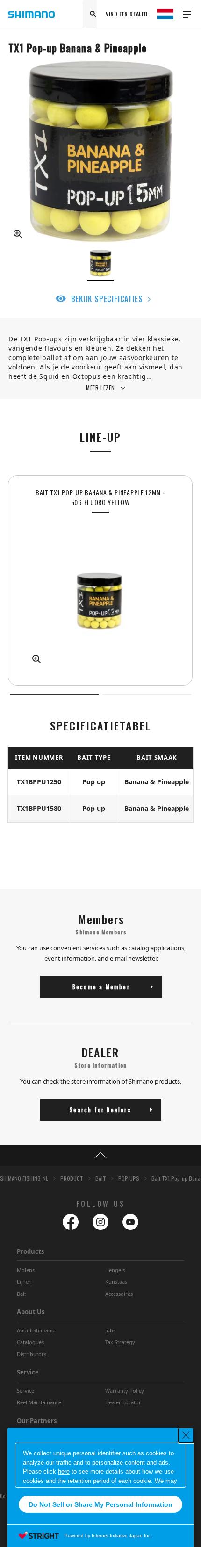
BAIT (100, 1178)
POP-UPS (128, 1178)
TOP (100, 1155)
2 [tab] (146, 694)
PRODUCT (71, 1178)
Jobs (110, 1330)
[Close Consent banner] (186, 1435)
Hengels (115, 1269)
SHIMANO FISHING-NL (24, 1178)
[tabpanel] (100, 580)
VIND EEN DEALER (127, 14)
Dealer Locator (123, 1402)
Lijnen (24, 1281)
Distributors (31, 1354)
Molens (26, 1269)
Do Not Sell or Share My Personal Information (100, 1504)
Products (30, 1251)
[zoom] (100, 152)
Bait (21, 1293)
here (64, 1471)
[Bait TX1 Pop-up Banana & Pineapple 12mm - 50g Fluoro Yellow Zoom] (100, 592)
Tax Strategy (120, 1341)
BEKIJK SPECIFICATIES (107, 298)
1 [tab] (54, 694)
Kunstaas (116, 1281)
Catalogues (30, 1341)
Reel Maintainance (39, 1402)
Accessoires (119, 1293)
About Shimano (36, 1330)
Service (25, 1390)
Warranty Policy (124, 1390)
